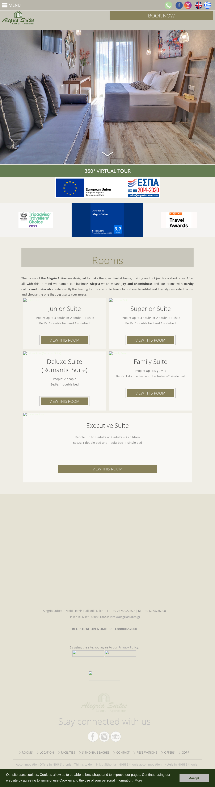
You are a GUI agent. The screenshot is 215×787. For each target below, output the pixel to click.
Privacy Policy (128, 647)
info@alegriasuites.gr (125, 617)
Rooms (54, 18)
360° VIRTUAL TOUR (107, 170)
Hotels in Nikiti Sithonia (180, 764)
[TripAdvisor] (36, 220)
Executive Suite (107, 425)
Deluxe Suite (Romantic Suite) (64, 365)
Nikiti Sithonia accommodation (140, 764)
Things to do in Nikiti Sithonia (95, 764)
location (47, 752)
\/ (107, 153)
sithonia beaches (95, 752)
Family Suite (150, 361)
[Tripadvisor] (115, 736)
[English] (198, 5)
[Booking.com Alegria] (107, 220)
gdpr (185, 752)
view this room (65, 340)
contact (123, 752)
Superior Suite (150, 308)
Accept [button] (194, 778)
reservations (146, 752)
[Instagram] (188, 5)
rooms (27, 752)
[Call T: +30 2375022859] (168, 5)
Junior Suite (64, 308)
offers (169, 752)
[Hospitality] (179, 220)
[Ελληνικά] (207, 5)
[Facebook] (179, 5)
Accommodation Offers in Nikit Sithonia (44, 764)
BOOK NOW (161, 15)
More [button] (138, 780)
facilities (68, 752)
